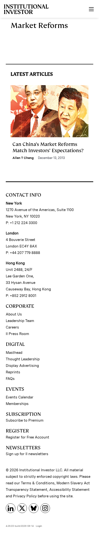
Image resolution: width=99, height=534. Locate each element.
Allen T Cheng (23, 158)
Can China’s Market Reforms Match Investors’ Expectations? (47, 147)
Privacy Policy (25, 496)
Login (39, 525)
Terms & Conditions (38, 483)
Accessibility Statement (69, 489)
